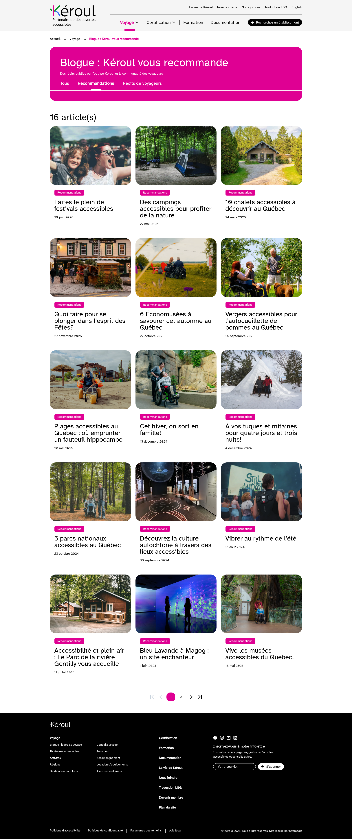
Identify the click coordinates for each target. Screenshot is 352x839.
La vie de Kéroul (201, 7)
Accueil (55, 39)
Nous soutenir (227, 7)
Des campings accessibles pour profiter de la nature (175, 209)
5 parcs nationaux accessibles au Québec (87, 541)
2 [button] (181, 697)
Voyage (75, 39)
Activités (55, 758)
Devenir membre (171, 797)
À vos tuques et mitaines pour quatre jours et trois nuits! (261, 433)
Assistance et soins (109, 771)
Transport (103, 751)
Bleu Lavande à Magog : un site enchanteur (174, 653)
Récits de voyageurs (142, 83)
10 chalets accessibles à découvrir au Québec (260, 205)
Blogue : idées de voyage (66, 745)
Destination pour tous (64, 771)
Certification (168, 738)
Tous (64, 83)
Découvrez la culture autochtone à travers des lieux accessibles (175, 545)
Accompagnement (108, 758)
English (297, 7)
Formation (166, 748)
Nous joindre (251, 7)
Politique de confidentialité (105, 830)
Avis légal (175, 830)
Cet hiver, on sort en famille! (169, 429)
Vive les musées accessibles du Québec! (259, 653)
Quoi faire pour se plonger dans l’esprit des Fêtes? (89, 321)
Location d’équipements (112, 764)
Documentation (170, 758)
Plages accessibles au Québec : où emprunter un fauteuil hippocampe (88, 433)
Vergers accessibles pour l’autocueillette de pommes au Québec (261, 321)
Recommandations (96, 83)
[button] (191, 697)
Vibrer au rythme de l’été (260, 538)
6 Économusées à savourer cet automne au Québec (175, 321)
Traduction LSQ (276, 7)
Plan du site (167, 807)
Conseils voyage (107, 745)
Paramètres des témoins (146, 830)
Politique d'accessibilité (65, 830)
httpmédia (295, 831)
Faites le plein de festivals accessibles (83, 205)
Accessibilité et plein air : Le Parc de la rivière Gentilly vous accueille (89, 657)
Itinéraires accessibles (64, 751)
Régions (55, 764)
